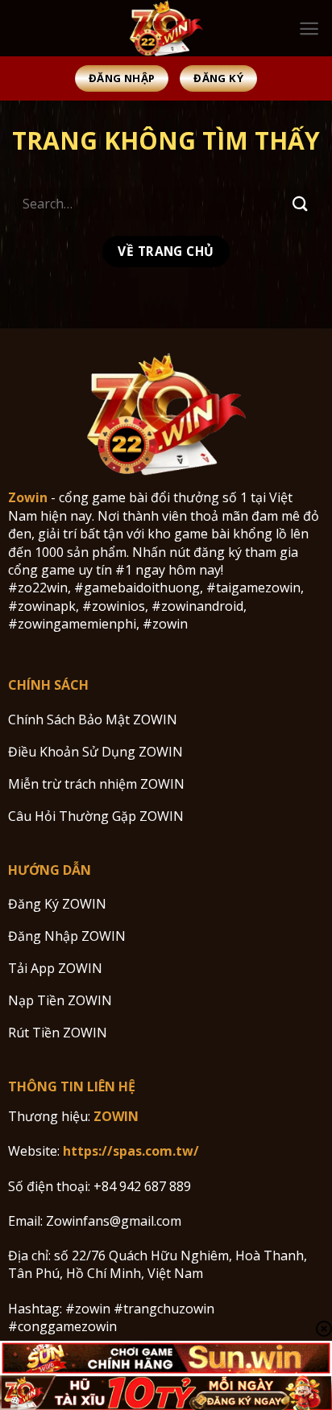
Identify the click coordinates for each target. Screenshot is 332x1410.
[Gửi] (300, 203)
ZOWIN (116, 1116)
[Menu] (309, 28)
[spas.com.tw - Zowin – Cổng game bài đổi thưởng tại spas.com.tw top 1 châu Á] (166, 28)
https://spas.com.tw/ (131, 1151)
